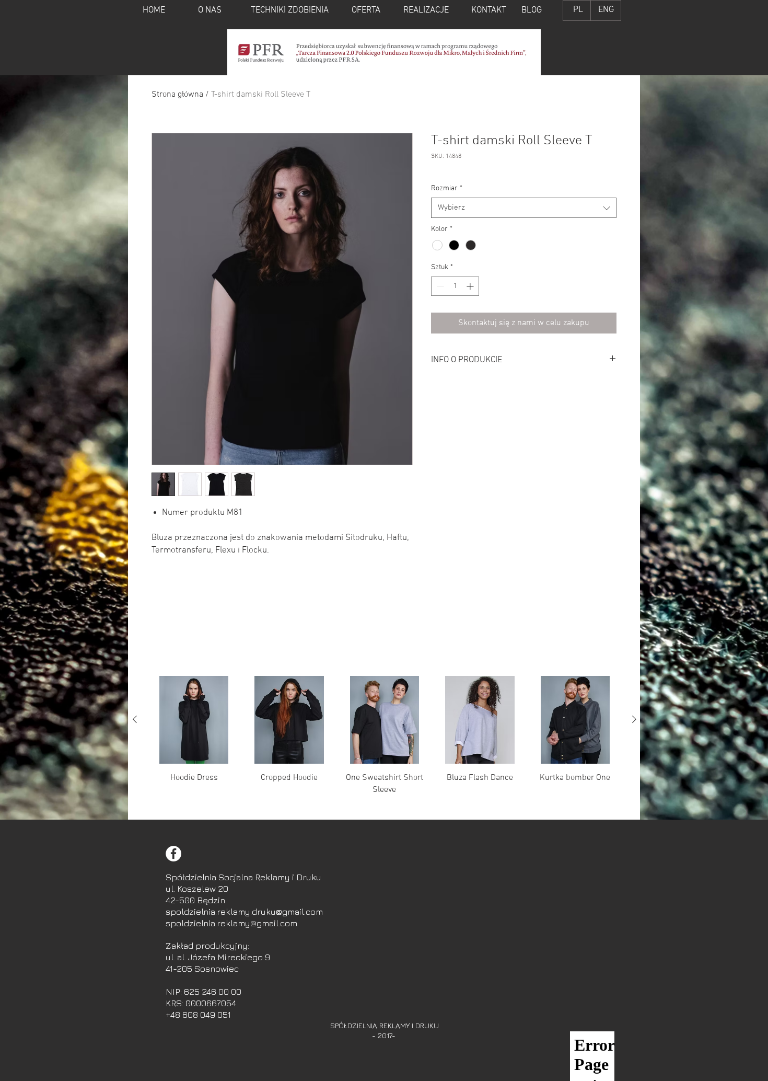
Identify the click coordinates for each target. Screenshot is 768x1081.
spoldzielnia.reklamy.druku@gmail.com (244, 911)
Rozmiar (446, 188)
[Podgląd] (194, 720)
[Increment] (471, 286)
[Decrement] (439, 286)
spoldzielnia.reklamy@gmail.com (231, 923)
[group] (385, 743)
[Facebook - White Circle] (173, 853)
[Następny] (634, 719)
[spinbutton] (455, 286)
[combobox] (523, 208)
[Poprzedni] (135, 719)
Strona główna (177, 94)
